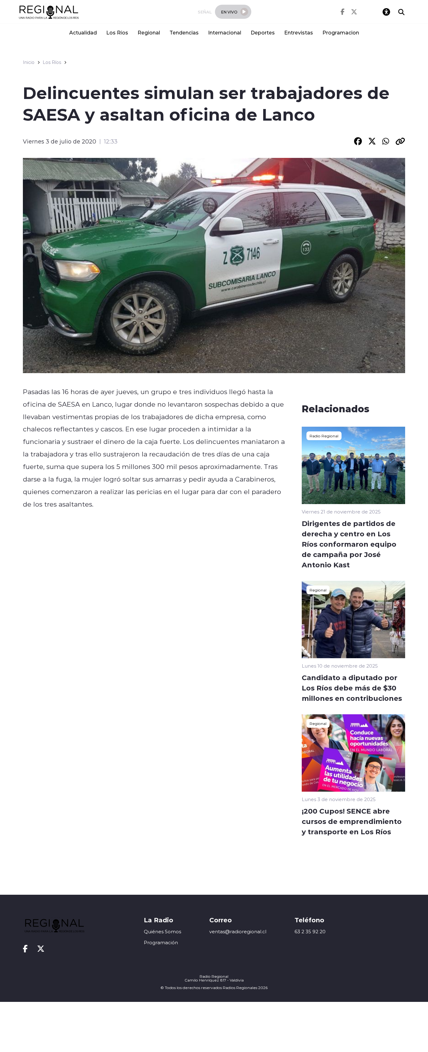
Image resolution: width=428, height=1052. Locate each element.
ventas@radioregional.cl (237, 931)
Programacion (340, 32)
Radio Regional (324, 435)
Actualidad (83, 32)
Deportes (263, 32)
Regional (149, 32)
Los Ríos (117, 32)
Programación (161, 942)
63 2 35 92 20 (310, 931)
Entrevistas (298, 32)
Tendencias (184, 32)
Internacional (224, 32)
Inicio (28, 62)
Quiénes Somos (162, 931)
